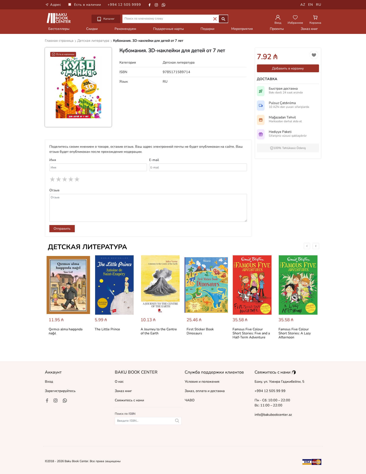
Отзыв (54, 190)
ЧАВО (189, 400)
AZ (302, 4)
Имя (52, 160)
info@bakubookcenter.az (273, 414)
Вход (49, 381)
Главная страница (59, 40)
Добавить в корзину (288, 68)
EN (310, 4)
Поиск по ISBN (125, 414)
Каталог (109, 19)
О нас (119, 381)
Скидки (92, 28)
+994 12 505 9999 (124, 4)
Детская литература (87, 247)
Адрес (55, 4)
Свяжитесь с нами (129, 400)
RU (318, 4)
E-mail (154, 160)
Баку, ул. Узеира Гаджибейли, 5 (279, 381)
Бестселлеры (58, 28)
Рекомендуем (125, 28)
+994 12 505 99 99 (270, 391)
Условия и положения (202, 381)
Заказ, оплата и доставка (205, 391)
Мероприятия (242, 28)
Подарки (207, 28)
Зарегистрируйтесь (60, 391)
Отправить (62, 228)
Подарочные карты (168, 28)
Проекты (277, 28)
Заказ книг (309, 28)
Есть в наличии (88, 4)
